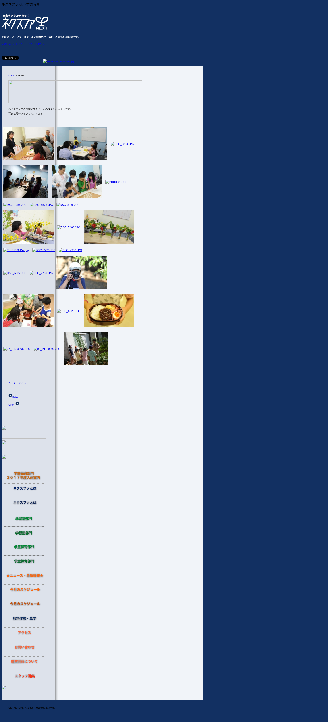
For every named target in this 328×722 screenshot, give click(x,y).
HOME (11, 75)
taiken (11, 404)
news (15, 396)
